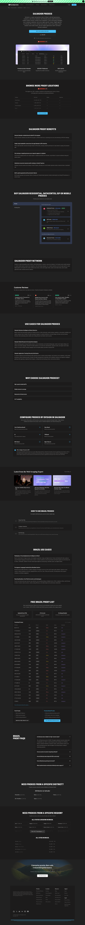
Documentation (58, 895)
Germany (47, 891)
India (46, 897)
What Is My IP (57, 901)
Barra (37, 794)
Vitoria (57, 794)
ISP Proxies (38, 893)
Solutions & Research (29, 4)
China (47, 899)
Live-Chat (66, 895)
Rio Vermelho (20, 798)
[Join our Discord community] (19, 911)
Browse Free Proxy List (22, 720)
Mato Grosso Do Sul (63, 831)
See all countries (42, 113)
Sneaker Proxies (39, 899)
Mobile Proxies (39, 897)
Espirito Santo (63, 827)
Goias (18, 830)
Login (69, 4)
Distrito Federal (49, 827)
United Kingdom (49, 893)
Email (65, 891)
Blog (56, 891)
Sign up (74, 4)
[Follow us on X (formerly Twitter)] (16, 911)
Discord (65, 893)
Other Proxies (38, 903)
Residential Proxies (39, 891)
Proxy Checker (57, 899)
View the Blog (67, 471)
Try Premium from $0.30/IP (52, 720)
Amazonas (62, 823)
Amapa (47, 823)
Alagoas (33, 823)
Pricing (37, 4)
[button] (26, 203)
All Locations (48, 901)
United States (48, 895)
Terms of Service (67, 902)
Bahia (18, 827)
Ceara (32, 827)
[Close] (83, 1)
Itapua (38, 798)
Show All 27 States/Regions (36, 831)
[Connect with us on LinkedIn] (25, 911)
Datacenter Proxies (39, 895)
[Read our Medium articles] (22, 911)
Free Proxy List (57, 897)
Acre (18, 823)
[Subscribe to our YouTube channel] (28, 911)
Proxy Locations (39, 901)
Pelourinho (20, 794)
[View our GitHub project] (14, 911)
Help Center (57, 893)
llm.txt (56, 903)
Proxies (22, 4)
